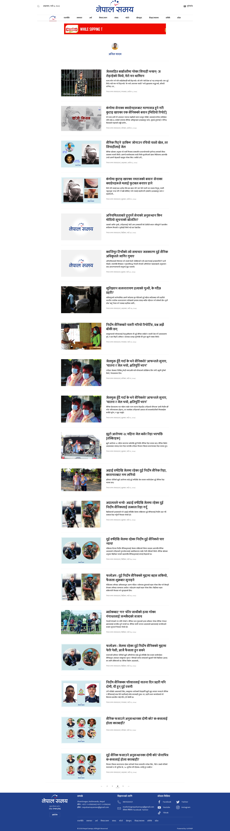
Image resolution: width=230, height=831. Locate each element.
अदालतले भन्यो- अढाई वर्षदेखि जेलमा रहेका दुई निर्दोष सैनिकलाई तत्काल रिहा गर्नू (134, 505)
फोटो (127, 17)
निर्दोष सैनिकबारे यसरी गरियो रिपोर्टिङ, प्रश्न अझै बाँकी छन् (135, 327)
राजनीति (66, 17)
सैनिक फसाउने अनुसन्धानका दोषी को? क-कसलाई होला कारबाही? (136, 721)
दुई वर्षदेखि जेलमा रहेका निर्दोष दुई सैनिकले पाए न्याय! (135, 541)
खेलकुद (139, 17)
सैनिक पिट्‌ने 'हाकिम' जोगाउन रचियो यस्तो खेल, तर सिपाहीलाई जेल (137, 145)
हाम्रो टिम (55, 814)
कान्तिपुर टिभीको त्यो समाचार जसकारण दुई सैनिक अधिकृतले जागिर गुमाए (137, 254)
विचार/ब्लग (103, 17)
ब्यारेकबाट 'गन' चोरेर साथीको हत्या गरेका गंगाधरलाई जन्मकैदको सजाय (131, 614)
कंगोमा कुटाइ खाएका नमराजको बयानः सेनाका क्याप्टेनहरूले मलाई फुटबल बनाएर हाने (134, 181)
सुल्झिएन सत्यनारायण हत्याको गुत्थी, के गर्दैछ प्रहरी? (133, 291)
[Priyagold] (115, 28)
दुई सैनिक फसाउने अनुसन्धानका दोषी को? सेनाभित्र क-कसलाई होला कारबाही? (137, 757)
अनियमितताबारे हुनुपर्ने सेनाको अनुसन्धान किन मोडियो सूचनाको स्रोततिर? (134, 218)
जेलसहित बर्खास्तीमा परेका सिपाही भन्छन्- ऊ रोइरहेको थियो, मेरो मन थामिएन (133, 74)
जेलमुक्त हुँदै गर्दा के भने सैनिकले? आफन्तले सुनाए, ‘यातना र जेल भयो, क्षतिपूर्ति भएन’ (136, 363)
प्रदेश (179, 17)
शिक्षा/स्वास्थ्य (154, 17)
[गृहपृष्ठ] (53, 18)
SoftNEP (190, 828)
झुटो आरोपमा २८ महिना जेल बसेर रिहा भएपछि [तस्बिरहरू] (134, 436)
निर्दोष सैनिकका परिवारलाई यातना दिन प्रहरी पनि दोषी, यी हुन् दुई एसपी (136, 684)
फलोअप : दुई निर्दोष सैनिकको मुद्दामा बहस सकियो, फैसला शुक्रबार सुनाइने (137, 578)
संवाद (116, 17)
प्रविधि (168, 17)
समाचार (79, 17)
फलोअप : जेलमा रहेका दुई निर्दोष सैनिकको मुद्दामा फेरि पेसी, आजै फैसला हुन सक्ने (136, 648)
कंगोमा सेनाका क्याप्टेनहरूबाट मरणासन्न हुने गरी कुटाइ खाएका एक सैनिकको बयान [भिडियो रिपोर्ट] (136, 110)
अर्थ (90, 17)
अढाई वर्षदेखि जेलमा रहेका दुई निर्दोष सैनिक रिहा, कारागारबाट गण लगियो (136, 473)
